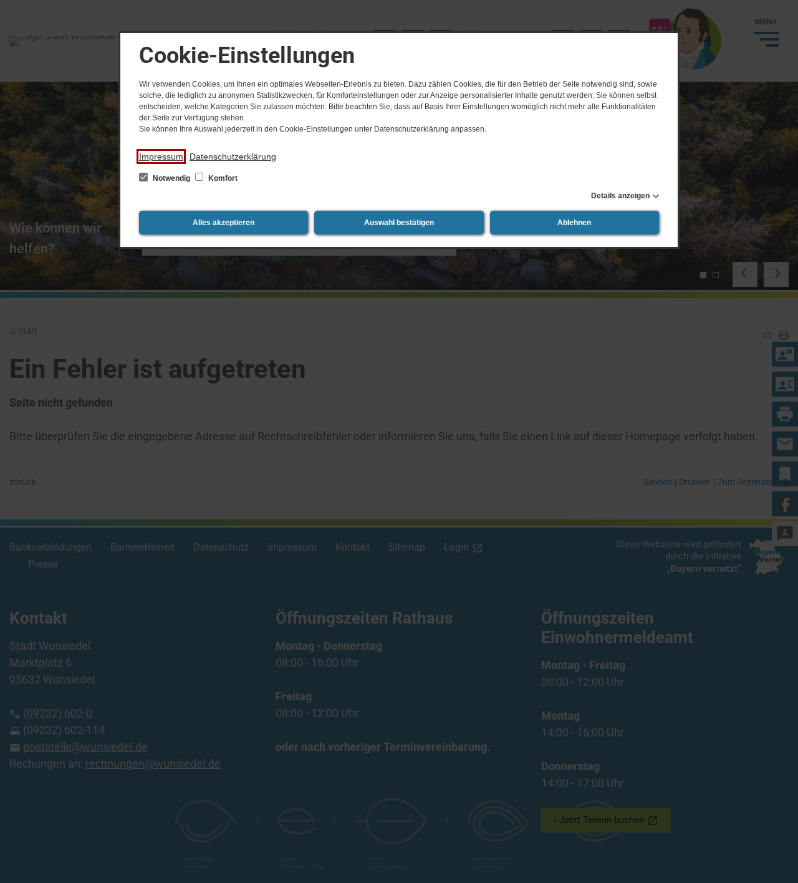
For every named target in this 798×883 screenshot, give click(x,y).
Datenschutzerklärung (233, 157)
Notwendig (171, 178)
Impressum (161, 157)
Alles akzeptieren (223, 222)
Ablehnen (574, 222)
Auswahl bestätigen (399, 222)
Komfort (222, 178)
